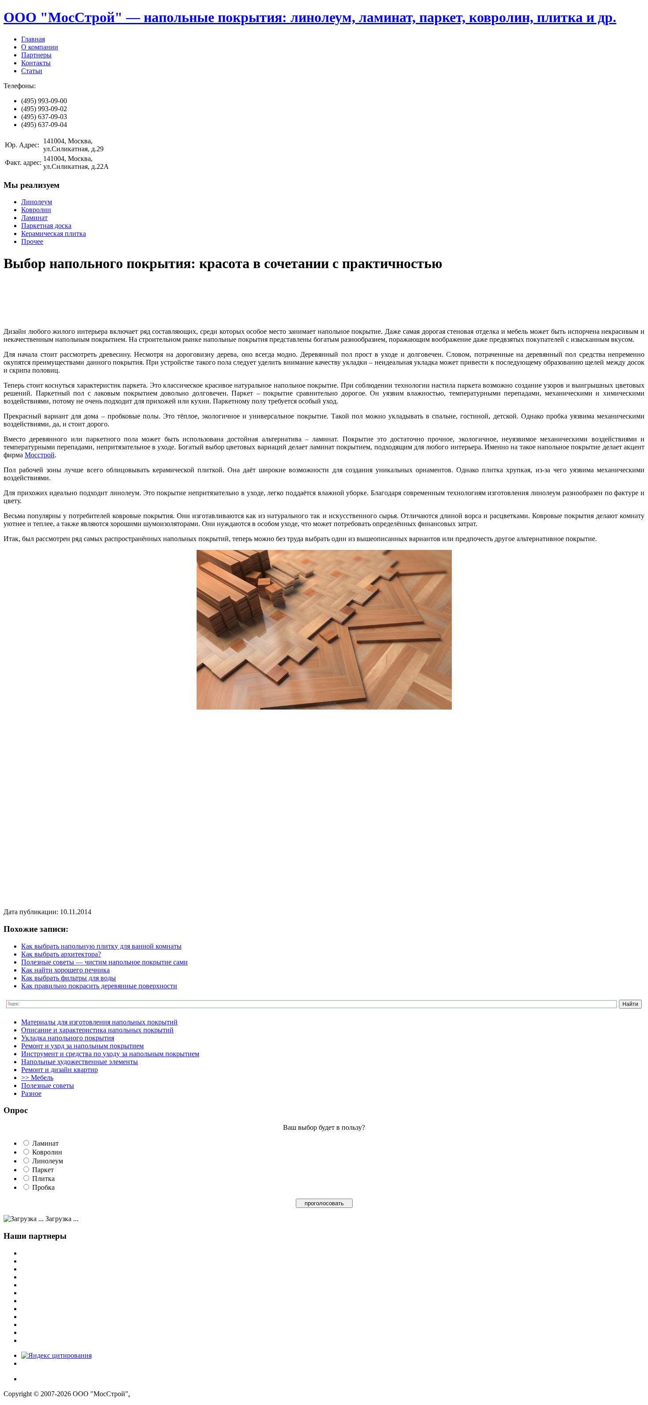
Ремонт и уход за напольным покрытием (82, 1046)
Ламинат (34, 217)
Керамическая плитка (53, 233)
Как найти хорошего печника (65, 970)
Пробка (43, 1187)
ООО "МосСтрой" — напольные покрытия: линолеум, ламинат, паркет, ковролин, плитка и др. (310, 17)
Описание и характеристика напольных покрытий (97, 1030)
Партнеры (36, 55)
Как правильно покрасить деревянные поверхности (99, 986)
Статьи (31, 71)
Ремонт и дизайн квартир (59, 1069)
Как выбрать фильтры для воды (68, 978)
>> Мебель (37, 1077)
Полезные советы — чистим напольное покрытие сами (104, 962)
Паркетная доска (46, 225)
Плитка (43, 1178)
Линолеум (36, 202)
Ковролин (36, 209)
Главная (33, 39)
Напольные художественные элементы (79, 1061)
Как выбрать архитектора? (61, 954)
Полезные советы (47, 1085)
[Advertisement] (164, 301)
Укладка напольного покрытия (67, 1038)
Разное (31, 1093)
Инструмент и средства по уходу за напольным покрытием (110, 1053)
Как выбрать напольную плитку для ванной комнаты (101, 946)
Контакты (36, 63)
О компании (39, 47)
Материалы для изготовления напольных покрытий (99, 1022)
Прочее (32, 241)
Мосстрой (40, 455)
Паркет (43, 1169)
